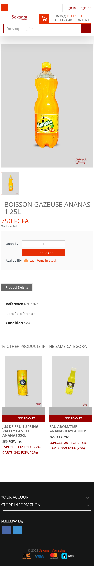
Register (85, 8)
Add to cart (45, 253)
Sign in (71, 8)
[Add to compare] (20, 411)
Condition (14, 323)
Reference (14, 304)
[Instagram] (17, 530)
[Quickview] (28, 411)
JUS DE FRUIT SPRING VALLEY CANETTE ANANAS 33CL (20, 431)
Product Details (17, 287)
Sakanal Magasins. (52, 550)
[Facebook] (6, 530)
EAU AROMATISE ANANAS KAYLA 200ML (69, 428)
